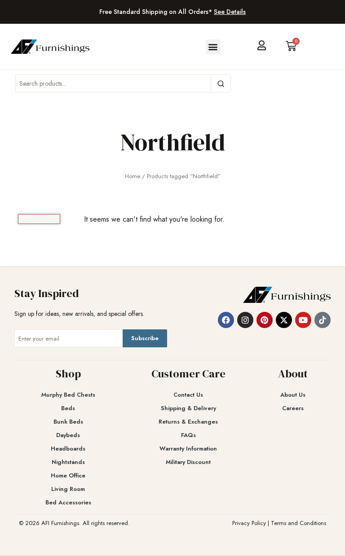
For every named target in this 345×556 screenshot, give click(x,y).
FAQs (188, 435)
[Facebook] (226, 320)
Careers (293, 408)
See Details (230, 11)
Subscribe (145, 338)
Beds (68, 408)
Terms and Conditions (298, 523)
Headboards (68, 448)
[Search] (220, 83)
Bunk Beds (68, 421)
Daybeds (68, 435)
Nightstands (68, 462)
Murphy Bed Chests (68, 394)
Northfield (172, 142)
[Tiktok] (322, 320)
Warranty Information (188, 448)
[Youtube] (303, 320)
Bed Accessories (68, 502)
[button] (213, 46)
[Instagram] (245, 320)
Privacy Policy (249, 523)
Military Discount (188, 462)
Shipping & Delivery (188, 408)
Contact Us (188, 394)
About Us (292, 394)
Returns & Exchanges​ (188, 421)
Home (132, 176)
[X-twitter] (284, 320)
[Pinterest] (265, 320)
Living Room (68, 489)
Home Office (68, 475)
